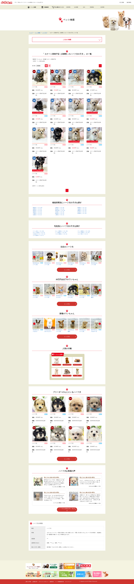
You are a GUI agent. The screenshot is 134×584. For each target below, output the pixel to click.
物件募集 (129, 2)
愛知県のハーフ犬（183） (38, 207)
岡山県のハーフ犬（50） (60, 209)
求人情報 (121, 2)
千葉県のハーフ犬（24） (37, 213)
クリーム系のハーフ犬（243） (38, 231)
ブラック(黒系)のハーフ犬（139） (84, 231)
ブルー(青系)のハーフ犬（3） (38, 235)
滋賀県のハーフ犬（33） (37, 211)
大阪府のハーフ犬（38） (82, 209)
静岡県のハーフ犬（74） (82, 207)
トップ (31, 32)
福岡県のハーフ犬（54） (37, 209)
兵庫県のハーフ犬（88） (60, 207)
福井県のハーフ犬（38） (37, 210)
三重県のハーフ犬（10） (60, 214)
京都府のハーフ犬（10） (37, 214)
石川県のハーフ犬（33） (60, 211)
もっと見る (67, 269)
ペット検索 (37, 32)
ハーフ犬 (44, 32)
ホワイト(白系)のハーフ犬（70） (39, 232)
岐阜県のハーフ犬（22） (60, 213)
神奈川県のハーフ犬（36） (60, 210)
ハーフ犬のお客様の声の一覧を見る (67, 509)
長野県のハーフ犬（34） (82, 210)
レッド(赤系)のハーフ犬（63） (61, 232)
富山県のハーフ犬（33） (82, 211)
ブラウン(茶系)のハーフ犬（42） (84, 232)
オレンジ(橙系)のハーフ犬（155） (61, 231)
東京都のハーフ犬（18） (82, 213)
